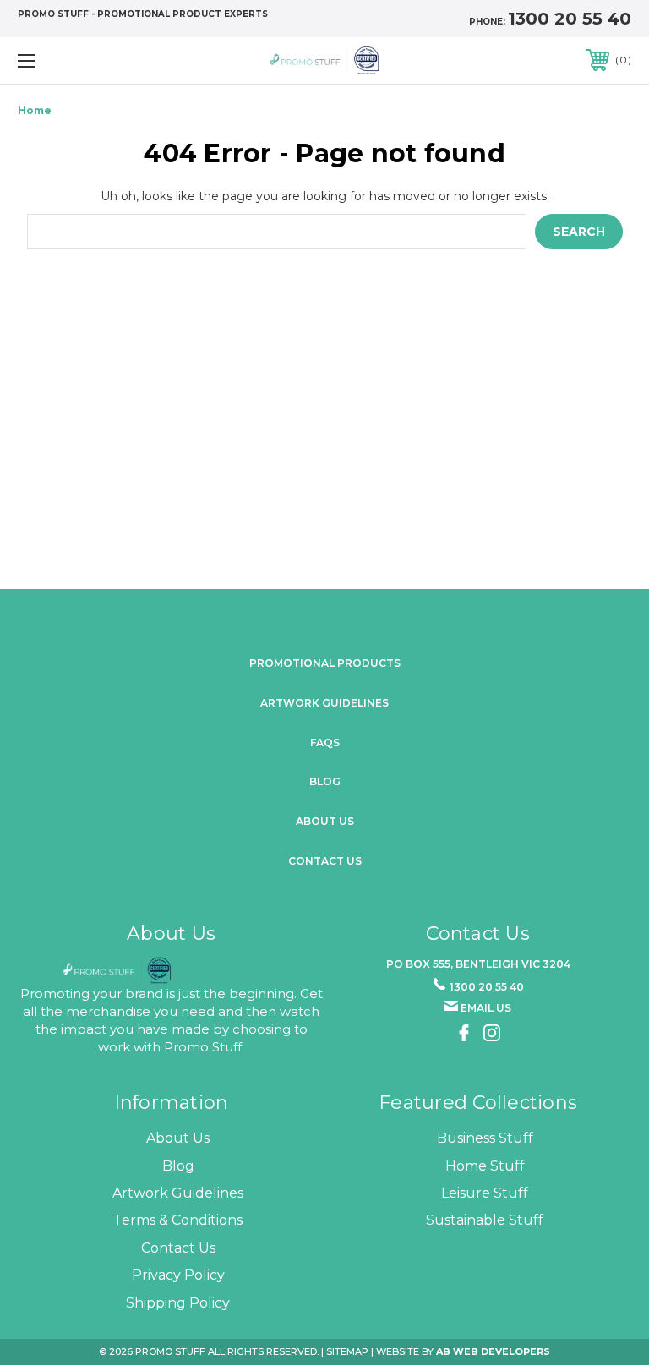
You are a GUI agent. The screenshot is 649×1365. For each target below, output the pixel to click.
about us (325, 821)
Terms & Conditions (178, 1220)
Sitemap (347, 1351)
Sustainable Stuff (484, 1220)
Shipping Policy (178, 1303)
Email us (486, 1008)
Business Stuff (485, 1138)
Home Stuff (485, 1166)
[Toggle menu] (79, 60)
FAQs (325, 742)
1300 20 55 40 (569, 18)
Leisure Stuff (484, 1193)
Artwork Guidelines (324, 702)
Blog (325, 781)
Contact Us (325, 860)
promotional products (325, 663)
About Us (178, 1138)
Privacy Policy (178, 1275)
